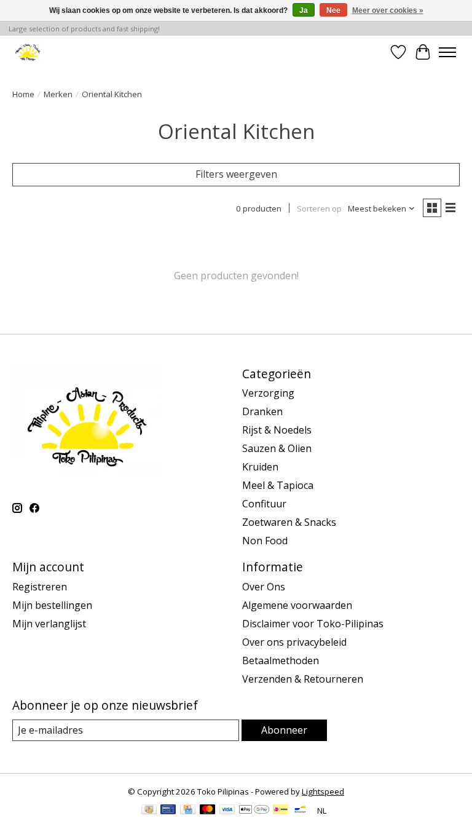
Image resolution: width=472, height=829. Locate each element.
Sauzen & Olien (277, 448)
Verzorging (268, 393)
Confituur (264, 503)
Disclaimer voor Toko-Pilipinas (313, 623)
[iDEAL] (280, 810)
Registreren (39, 586)
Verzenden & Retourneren (302, 679)
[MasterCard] (208, 810)
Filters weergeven (236, 174)
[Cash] (149, 810)
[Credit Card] (187, 810)
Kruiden (260, 467)
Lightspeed (323, 791)
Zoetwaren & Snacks (289, 522)
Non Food (265, 540)
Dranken (262, 411)
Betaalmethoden (280, 660)
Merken (58, 94)
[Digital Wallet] (254, 810)
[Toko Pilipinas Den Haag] (28, 52)
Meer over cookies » (387, 10)
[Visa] (227, 810)
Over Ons (263, 586)
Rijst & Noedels (277, 430)
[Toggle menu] (447, 52)
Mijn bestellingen (52, 605)
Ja (303, 10)
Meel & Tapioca (277, 485)
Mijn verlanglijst (49, 623)
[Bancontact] (300, 810)
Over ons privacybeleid (294, 642)
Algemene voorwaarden (297, 605)
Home (23, 94)
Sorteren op (319, 208)
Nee (333, 10)
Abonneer (284, 730)
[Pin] (168, 810)
